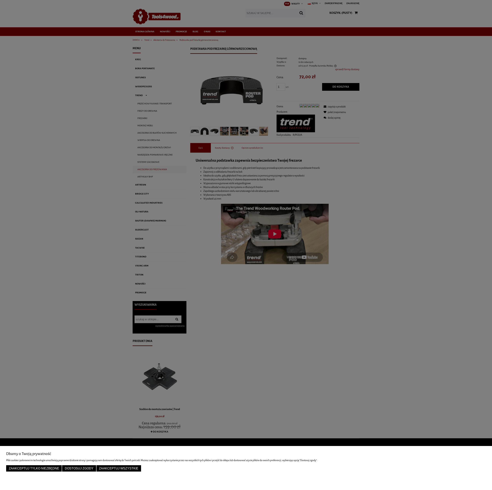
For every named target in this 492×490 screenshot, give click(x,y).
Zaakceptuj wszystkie (118, 468)
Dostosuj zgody (79, 468)
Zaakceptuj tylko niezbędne (34, 468)
